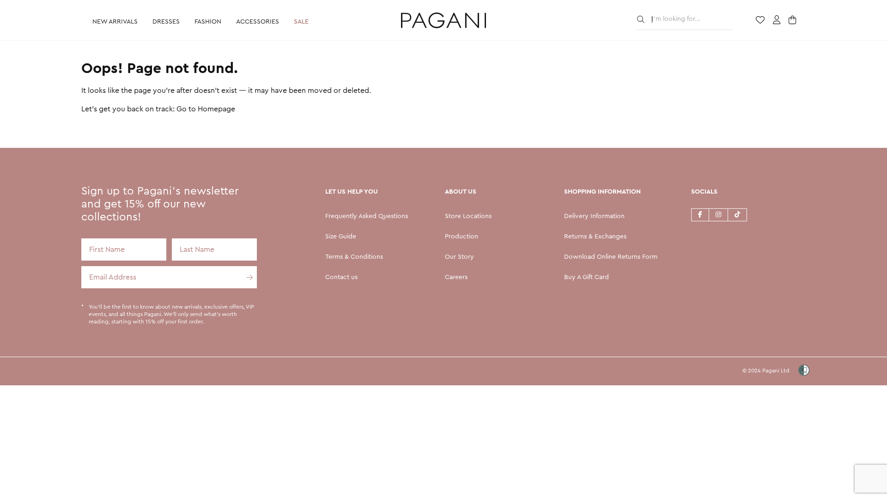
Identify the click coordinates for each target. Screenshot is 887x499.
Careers (456, 277)
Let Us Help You (351, 192)
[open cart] (793, 20)
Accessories (257, 21)
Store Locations (468, 216)
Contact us (341, 277)
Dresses (166, 21)
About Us (460, 192)
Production (461, 236)
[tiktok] (737, 214)
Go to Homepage (205, 109)
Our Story (459, 257)
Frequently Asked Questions (366, 216)
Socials (704, 192)
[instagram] (718, 214)
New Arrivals (115, 21)
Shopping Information (602, 192)
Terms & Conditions (354, 257)
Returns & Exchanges (595, 236)
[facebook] (700, 214)
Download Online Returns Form (610, 257)
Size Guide (340, 236)
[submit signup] (246, 277)
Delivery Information (594, 216)
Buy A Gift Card (586, 277)
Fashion (207, 21)
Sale (301, 21)
